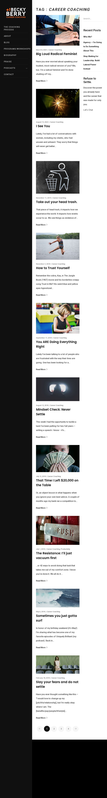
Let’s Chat (88, 110)
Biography (10, 55)
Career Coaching (55, 50)
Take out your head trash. (56, 202)
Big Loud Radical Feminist (56, 54)
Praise (8, 62)
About (7, 36)
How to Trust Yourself (53, 268)
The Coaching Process (12, 28)
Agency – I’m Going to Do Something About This (92, 46)
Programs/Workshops (16, 49)
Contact (9, 74)
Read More (41, 81)
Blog (7, 42)
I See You (43, 126)
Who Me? (87, 37)
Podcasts (9, 68)
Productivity (65, 549)
